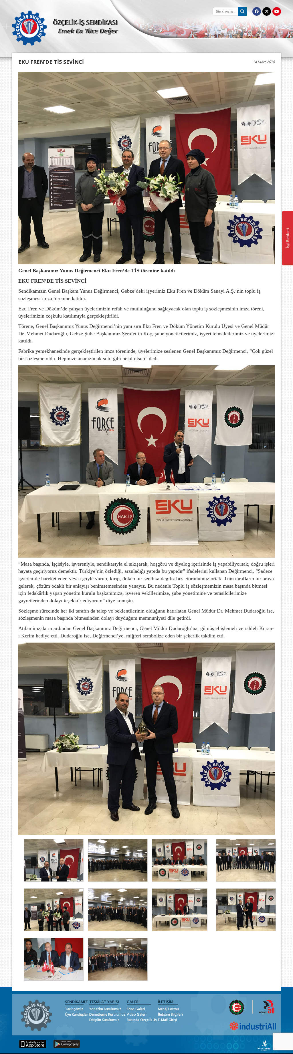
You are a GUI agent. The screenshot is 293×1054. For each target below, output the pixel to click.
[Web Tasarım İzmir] (264, 1044)
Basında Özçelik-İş (142, 1019)
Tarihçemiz (74, 1009)
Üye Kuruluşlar (76, 1014)
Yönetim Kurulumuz (105, 1009)
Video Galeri (136, 1014)
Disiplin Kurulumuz (104, 1019)
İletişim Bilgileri (170, 1014)
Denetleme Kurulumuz (107, 1014)
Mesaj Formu (168, 1009)
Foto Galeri (136, 1009)
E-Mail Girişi (167, 1019)
